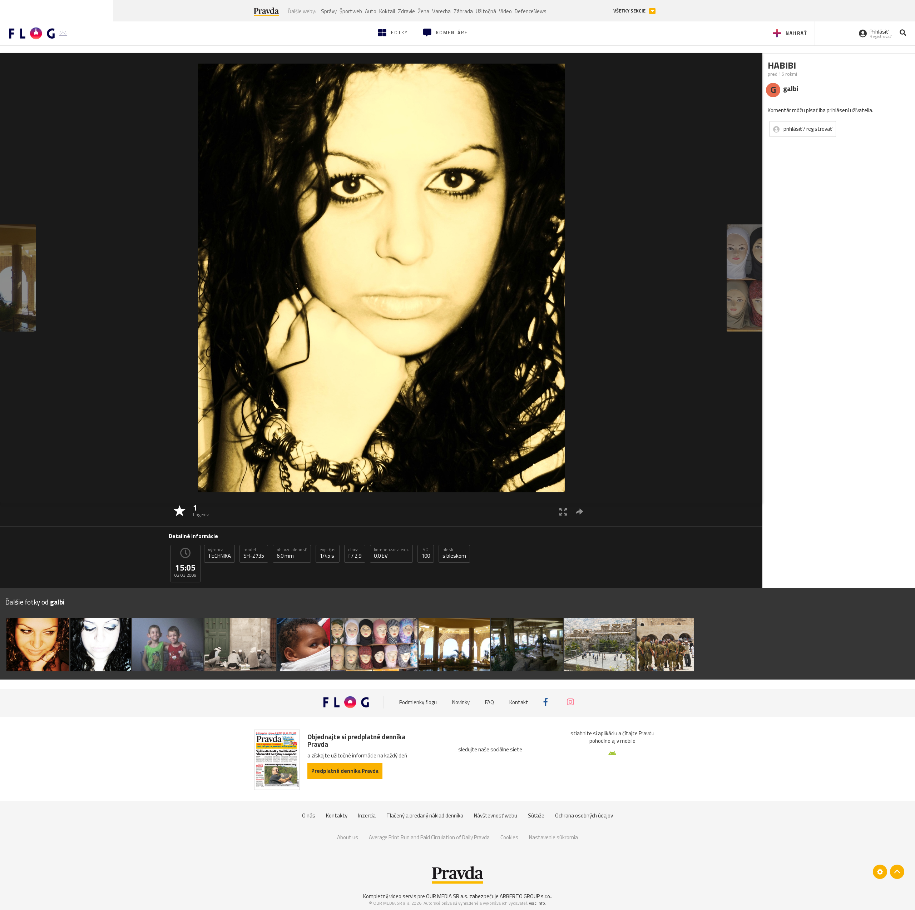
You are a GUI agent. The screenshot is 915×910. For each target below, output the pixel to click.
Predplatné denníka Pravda (345, 771)
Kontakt (518, 702)
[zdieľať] (579, 511)
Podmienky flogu (418, 702)
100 (425, 553)
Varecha (441, 11)
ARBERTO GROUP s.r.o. (525, 896)
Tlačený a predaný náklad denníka (424, 815)
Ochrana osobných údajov (584, 815)
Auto (370, 11)
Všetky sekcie (630, 11)
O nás (308, 815)
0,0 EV (391, 553)
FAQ (489, 702)
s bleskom (454, 553)
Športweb (351, 11)
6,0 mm (292, 553)
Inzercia (367, 815)
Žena (423, 11)
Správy (329, 11)
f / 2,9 (354, 553)
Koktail (387, 11)
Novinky (461, 702)
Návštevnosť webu (495, 815)
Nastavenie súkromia (553, 837)
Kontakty (336, 815)
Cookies (509, 837)
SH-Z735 (253, 553)
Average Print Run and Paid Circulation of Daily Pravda (429, 837)
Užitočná (486, 11)
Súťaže (536, 815)
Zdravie (406, 11)
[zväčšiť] (563, 511)
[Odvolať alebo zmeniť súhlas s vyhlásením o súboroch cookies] (880, 872)
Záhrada (463, 11)
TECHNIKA (219, 553)
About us (347, 837)
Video (505, 11)
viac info (537, 903)
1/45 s (328, 553)
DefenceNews (530, 11)
